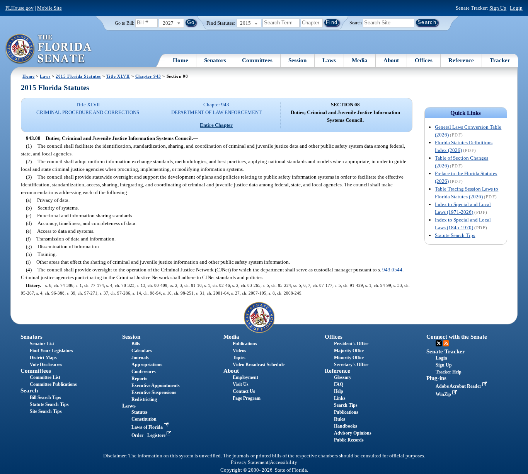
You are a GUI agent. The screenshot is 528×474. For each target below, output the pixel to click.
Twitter (439, 343)
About (391, 60)
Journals (140, 357)
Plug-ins (436, 378)
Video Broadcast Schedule (258, 364)
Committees (257, 60)
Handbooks (345, 426)
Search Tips (346, 405)
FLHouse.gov (19, 8)
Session (297, 60)
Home (180, 60)
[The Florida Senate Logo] (48, 49)
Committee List (45, 377)
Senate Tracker (445, 351)
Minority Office (349, 357)
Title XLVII (118, 76)
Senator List (42, 343)
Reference (461, 60)
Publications (245, 343)
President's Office (351, 343)
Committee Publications (53, 384)
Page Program (247, 398)
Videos (239, 350)
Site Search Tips (46, 411)
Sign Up (497, 8)
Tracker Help (449, 372)
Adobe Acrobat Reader (459, 386)
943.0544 (392, 270)
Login (516, 8)
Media (360, 60)
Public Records (349, 440)
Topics (239, 357)
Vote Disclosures (46, 364)
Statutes (139, 412)
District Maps (43, 357)
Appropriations (146, 364)
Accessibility (283, 462)
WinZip (444, 394)
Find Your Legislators (51, 350)
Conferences (143, 371)
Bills (135, 343)
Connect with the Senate (456, 337)
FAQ (338, 384)
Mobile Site (49, 8)
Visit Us (241, 384)
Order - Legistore (149, 435)
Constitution (144, 419)
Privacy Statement (250, 462)
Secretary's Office (351, 364)
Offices (424, 60)
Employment (245, 377)
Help (338, 391)
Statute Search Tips (455, 235)
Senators (215, 60)
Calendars (141, 350)
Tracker (500, 60)
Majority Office (349, 350)
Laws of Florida (147, 427)
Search (355, 22)
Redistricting (144, 399)
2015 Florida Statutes (78, 76)
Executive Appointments (155, 385)
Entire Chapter (216, 125)
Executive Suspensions (153, 392)
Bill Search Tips (45, 397)
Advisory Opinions (352, 433)
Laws (329, 60)
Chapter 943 (148, 76)
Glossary (342, 377)
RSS (446, 343)
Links (340, 398)
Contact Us (244, 391)
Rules (339, 419)
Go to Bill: (124, 23)
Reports (139, 378)
